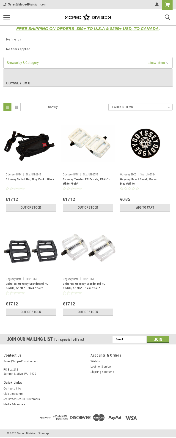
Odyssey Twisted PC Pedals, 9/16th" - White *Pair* (86, 181)
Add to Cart (145, 207)
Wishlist (96, 361)
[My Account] (157, 4)
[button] (88, 63)
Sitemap (43, 433)
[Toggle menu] (6, 17)
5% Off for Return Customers (21, 399)
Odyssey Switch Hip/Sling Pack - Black (30, 179)
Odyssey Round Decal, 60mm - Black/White (139, 181)
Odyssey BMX (14, 174)
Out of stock (31, 207)
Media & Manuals (14, 404)
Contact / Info (12, 388)
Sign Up (106, 366)
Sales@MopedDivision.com (27, 4)
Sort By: (53, 107)
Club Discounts (13, 393)
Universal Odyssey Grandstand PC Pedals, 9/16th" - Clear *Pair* (84, 286)
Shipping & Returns (102, 372)
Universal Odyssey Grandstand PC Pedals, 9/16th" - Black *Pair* (27, 286)
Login (94, 366)
